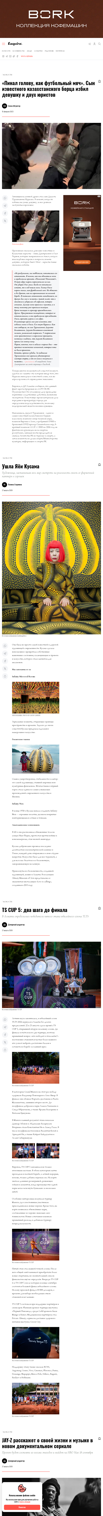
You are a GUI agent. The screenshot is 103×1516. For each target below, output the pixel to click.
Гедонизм (49, 51)
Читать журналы (27, 56)
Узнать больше (24, 1501)
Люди (29, 51)
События (38, 51)
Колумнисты (18, 51)
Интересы (60, 51)
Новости (6, 51)
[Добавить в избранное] (99, 81)
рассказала (29, 361)
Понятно (22, 1507)
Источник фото (17, 244)
